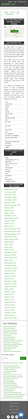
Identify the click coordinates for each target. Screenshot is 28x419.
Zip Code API (7, 335)
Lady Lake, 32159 (10, 195)
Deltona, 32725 (9, 242)
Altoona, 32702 (9, 208)
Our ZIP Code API (8, 390)
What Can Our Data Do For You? (12, 375)
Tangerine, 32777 (9, 307)
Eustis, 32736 (8, 260)
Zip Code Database (9, 382)
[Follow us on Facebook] (8, 416)
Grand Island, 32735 (10, 257)
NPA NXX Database (9, 339)
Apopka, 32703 (9, 210)
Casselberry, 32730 (10, 252)
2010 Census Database (10, 333)
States (6, 12)
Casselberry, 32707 (10, 215)
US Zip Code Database (10, 326)
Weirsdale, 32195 (9, 202)
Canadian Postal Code (10, 332)
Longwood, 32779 (10, 312)
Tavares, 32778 (9, 310)
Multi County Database (10, 330)
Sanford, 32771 (9, 294)
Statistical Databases (9, 348)
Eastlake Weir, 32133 (10, 189)
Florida (12, 12)
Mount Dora (9, 14)
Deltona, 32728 (9, 250)
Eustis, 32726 (8, 244)
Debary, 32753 (9, 278)
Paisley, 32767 (8, 289)
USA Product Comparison (11, 366)
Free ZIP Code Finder (9, 369)
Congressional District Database (13, 340)
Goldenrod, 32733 (10, 255)
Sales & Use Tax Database (11, 342)
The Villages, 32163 (10, 200)
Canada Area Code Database (12, 351)
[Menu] (25, 4)
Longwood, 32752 (10, 276)
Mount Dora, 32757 (10, 284)
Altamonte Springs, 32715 (12, 231)
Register (10, 1)
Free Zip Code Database (10, 385)
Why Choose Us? (8, 380)
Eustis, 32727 (8, 247)
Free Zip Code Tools (10, 389)
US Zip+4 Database (9, 328)
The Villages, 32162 (10, 197)
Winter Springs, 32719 (11, 239)
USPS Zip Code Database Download (14, 394)
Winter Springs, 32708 (11, 218)
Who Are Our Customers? (11, 378)
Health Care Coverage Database (12, 344)
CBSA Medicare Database (11, 346)
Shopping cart (22, 1)
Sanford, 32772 (9, 297)
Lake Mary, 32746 (10, 265)
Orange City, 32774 (10, 302)
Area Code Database (9, 337)
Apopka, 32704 (9, 213)
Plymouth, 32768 (9, 292)
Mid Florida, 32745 (10, 263)
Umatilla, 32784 (9, 315)
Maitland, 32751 (9, 273)
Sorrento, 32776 (9, 305)
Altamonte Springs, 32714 (12, 229)
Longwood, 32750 (10, 271)
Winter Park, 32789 (10, 318)
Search (23, 358)
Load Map (14, 31)
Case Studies (7, 373)
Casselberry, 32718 (10, 236)
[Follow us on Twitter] (12, 416)
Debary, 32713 (8, 226)
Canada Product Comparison (12, 368)
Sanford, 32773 (9, 299)
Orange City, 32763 (10, 286)
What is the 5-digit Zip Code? (12, 392)
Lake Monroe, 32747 (10, 268)
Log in (15, 1)
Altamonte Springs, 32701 (12, 205)
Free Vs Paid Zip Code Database (13, 387)
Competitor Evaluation (10, 371)
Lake (17, 12)
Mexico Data (7, 349)
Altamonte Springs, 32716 (12, 234)
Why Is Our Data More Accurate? (13, 376)
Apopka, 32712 (9, 223)
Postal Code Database (10, 383)
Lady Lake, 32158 (10, 192)
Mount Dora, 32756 (10, 281)
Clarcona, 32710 (9, 221)
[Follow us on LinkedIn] (17, 416)
